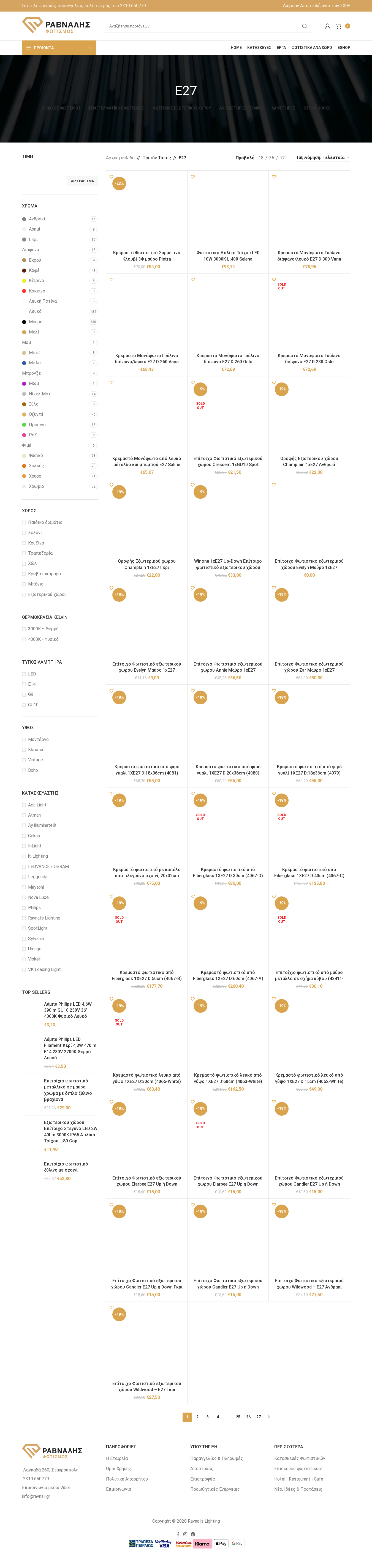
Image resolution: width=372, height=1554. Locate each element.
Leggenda (37, 876)
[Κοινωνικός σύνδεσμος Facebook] (178, 1534)
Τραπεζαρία (40, 553)
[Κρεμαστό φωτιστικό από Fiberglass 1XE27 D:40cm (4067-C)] (309, 828)
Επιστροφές (202, 1479)
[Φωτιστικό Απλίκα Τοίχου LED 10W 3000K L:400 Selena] (228, 211)
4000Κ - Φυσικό (43, 639)
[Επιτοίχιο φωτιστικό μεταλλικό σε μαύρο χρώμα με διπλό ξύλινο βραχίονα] (31, 1094)
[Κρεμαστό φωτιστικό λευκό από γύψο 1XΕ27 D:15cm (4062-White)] (309, 1033)
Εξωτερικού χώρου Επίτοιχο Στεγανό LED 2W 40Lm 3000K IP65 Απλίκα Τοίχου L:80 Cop (70, 1131)
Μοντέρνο (38, 739)
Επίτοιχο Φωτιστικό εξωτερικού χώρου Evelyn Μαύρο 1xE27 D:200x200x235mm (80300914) (146, 670)
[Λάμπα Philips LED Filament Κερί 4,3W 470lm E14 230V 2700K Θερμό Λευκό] (31, 1052)
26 (248, 1417)
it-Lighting (38, 856)
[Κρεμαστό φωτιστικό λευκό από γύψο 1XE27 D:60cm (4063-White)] (228, 1033)
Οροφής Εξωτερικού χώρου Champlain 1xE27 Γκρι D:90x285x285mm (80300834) (147, 567)
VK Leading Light (44, 969)
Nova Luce (38, 897)
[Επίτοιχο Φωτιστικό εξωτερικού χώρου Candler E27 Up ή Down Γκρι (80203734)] (146, 1239)
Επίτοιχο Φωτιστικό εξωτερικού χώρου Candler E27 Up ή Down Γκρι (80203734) (147, 1287)
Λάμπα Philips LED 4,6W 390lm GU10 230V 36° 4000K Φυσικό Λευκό (68, 1010)
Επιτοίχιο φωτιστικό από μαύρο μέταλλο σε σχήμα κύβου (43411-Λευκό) (309, 978)
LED (32, 674)
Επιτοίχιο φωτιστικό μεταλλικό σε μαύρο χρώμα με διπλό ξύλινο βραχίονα (68, 1090)
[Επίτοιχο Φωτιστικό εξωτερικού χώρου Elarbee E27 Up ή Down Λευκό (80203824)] (146, 1136)
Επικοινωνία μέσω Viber (46, 1487)
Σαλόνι (35, 532)
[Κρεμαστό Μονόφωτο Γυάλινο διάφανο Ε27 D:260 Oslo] (228, 314)
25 (238, 1417)
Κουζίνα (36, 543)
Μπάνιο (36, 584)
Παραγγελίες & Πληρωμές (216, 1458)
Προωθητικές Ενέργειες (215, 1489)
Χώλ (32, 563)
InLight (35, 846)
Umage (35, 948)
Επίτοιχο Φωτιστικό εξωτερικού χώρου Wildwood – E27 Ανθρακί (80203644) (309, 1287)
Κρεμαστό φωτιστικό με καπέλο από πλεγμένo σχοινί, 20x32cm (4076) (147, 876)
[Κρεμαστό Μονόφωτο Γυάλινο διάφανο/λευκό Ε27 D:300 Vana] (309, 211)
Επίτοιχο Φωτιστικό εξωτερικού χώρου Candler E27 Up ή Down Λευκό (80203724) (228, 1287)
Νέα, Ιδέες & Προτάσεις (298, 1489)
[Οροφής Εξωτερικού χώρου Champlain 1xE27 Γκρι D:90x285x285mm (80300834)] (146, 519)
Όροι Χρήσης (118, 1468)
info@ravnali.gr (36, 1496)
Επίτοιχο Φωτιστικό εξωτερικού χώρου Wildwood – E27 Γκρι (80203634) (146, 1390)
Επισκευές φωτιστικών (298, 1468)
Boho (33, 770)
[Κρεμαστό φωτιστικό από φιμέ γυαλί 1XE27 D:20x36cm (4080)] (228, 725)
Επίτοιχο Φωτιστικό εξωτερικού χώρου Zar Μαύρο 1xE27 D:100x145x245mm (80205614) (309, 670)
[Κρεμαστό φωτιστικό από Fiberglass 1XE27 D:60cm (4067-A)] (228, 930)
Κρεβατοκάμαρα (44, 573)
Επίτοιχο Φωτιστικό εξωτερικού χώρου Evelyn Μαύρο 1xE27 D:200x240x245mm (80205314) (309, 567)
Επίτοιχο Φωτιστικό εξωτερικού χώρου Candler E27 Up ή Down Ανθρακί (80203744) (309, 1184)
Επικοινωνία (118, 1489)
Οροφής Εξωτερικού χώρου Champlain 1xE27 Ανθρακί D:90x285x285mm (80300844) (309, 465)
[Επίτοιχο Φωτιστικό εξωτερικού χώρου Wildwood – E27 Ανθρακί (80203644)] (309, 1239)
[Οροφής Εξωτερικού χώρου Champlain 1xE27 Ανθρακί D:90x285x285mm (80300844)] (309, 417)
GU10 (33, 704)
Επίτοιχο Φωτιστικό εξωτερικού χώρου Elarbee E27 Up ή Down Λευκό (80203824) (146, 1184)
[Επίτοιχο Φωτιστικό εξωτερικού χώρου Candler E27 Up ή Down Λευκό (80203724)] (228, 1239)
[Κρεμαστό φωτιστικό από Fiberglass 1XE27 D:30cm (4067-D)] (228, 828)
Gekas (34, 835)
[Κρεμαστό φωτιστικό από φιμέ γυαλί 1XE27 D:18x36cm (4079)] (309, 725)
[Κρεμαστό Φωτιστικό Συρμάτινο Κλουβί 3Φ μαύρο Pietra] (146, 211)
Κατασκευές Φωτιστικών (299, 1458)
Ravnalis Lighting (44, 918)
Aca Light (37, 805)
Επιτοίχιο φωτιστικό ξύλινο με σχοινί (66, 1167)
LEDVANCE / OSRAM (48, 866)
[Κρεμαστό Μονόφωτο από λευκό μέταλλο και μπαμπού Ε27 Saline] (146, 417)
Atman (34, 815)
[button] (111, 176)
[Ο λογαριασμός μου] (327, 26)
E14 (32, 684)
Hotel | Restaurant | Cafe (298, 1479)
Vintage (35, 759)
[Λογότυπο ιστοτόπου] (56, 25)
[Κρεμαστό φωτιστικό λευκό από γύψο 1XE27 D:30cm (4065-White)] (146, 1033)
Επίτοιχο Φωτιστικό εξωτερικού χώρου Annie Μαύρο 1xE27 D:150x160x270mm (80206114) (228, 670)
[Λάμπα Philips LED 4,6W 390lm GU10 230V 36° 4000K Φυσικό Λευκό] (31, 1014)
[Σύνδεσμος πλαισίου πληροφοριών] (84, 5)
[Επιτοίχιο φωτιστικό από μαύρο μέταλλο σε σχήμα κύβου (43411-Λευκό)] (309, 930)
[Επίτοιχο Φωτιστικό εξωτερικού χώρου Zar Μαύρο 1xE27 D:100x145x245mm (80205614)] (309, 622)
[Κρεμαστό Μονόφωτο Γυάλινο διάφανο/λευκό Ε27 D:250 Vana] (146, 314)
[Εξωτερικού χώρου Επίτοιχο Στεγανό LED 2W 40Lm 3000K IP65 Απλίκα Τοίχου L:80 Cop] (31, 1136)
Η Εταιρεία (117, 1458)
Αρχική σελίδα (120, 157)
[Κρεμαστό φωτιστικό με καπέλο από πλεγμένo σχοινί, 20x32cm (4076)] (146, 828)
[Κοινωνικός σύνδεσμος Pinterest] (193, 1534)
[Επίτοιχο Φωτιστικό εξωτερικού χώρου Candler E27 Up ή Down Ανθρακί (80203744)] (309, 1136)
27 (258, 1417)
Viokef (34, 959)
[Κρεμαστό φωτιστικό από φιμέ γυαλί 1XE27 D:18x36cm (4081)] (146, 725)
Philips (34, 907)
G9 (30, 694)
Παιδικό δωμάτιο (45, 522)
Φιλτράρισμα (82, 181)
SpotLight (38, 928)
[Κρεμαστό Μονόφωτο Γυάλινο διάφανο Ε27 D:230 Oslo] (309, 314)
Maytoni (36, 887)
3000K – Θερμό (43, 628)
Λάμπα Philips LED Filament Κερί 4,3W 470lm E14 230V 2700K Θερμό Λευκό (70, 1048)
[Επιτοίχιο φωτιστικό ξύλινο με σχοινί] (31, 1171)
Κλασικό (36, 749)
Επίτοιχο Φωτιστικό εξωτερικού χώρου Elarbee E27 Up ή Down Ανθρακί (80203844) (228, 1184)
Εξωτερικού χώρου (47, 594)
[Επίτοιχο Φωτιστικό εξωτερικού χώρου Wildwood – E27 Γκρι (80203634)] (146, 1342)
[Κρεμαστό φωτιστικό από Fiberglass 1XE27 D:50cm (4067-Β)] (146, 930)
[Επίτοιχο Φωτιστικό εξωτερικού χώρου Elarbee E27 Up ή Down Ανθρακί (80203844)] (228, 1136)
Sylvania (36, 938)
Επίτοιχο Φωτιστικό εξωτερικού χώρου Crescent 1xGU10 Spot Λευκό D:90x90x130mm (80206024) (228, 465)
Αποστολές (201, 1468)
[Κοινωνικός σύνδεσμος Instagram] (185, 1534)
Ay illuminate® (42, 825)
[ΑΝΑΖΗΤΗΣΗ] (304, 26)
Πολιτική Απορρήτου (127, 1479)
